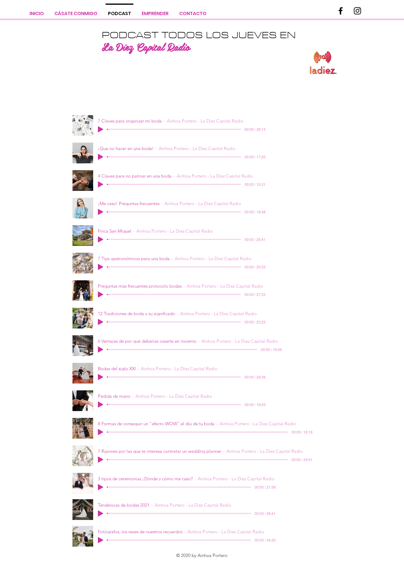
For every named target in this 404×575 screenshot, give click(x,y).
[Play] (100, 129)
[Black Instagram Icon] (357, 11)
